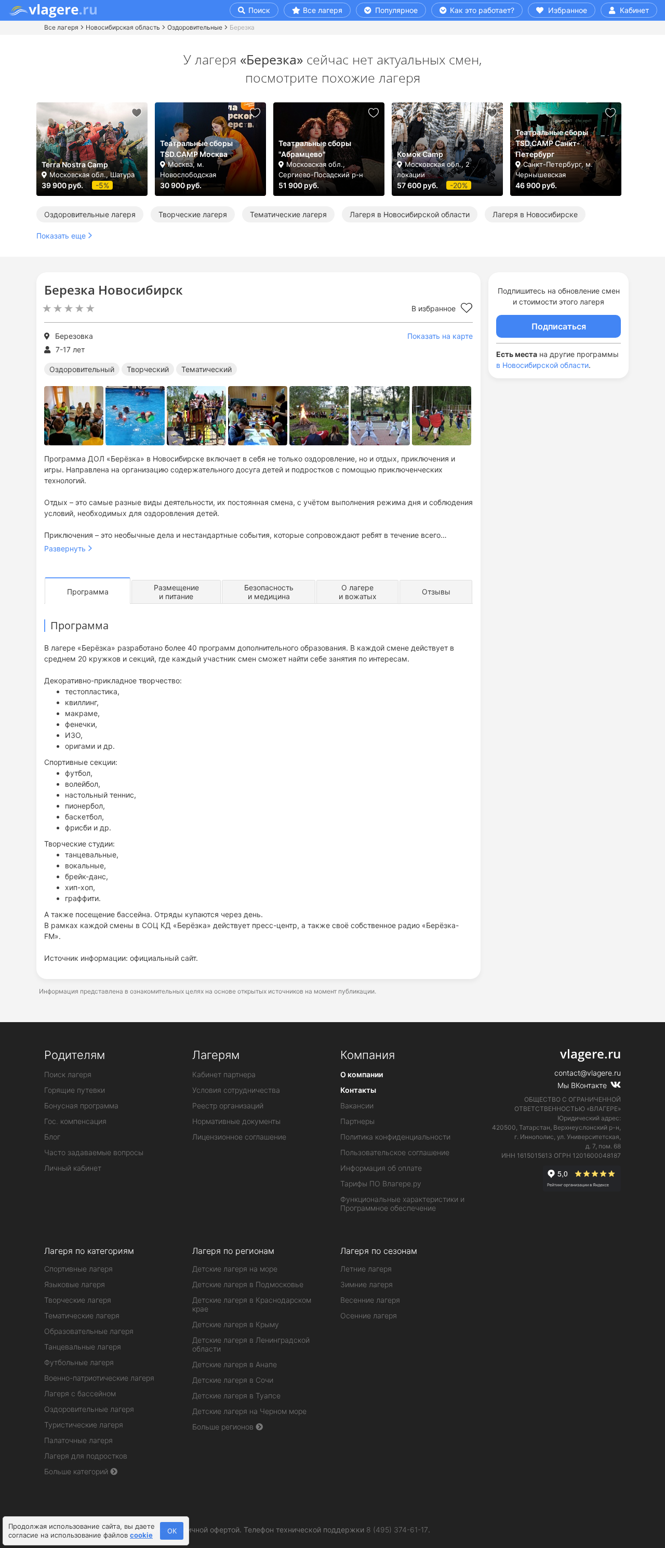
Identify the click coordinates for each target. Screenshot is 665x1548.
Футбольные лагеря (79, 1362)
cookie (141, 1535)
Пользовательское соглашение (394, 1152)
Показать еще (61, 235)
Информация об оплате (381, 1167)
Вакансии (357, 1105)
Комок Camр (420, 154)
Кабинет (633, 10)
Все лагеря (322, 10)
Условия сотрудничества (236, 1090)
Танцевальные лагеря (82, 1346)
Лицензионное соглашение (239, 1136)
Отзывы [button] (436, 591)
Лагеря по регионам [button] (233, 1251)
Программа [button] (88, 591)
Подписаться (558, 326)
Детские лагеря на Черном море (249, 1411)
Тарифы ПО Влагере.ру (380, 1183)
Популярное (395, 10)
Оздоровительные (194, 27)
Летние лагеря (366, 1268)
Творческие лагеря (192, 214)
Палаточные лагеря (78, 1440)
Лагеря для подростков (85, 1455)
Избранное (566, 10)
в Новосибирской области (542, 365)
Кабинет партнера (224, 1074)
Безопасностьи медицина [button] (269, 592)
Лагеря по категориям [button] (89, 1251)
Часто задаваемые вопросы (93, 1152)
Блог (52, 1136)
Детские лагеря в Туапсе (236, 1395)
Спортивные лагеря (78, 1268)
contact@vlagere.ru (587, 1072)
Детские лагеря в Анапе (234, 1364)
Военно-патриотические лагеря (99, 1377)
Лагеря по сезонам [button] (378, 1251)
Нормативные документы (236, 1121)
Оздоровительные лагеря (90, 214)
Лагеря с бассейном (80, 1393)
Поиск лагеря (67, 1074)
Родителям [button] (74, 1055)
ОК (172, 1531)
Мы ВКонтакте (583, 1085)
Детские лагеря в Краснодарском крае (251, 1304)
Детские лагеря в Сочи (232, 1379)
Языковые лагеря (74, 1284)
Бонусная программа (81, 1105)
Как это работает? (481, 10)
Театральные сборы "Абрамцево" (314, 148)
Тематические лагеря (288, 214)
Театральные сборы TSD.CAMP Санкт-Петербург (551, 143)
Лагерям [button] (216, 1055)
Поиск (258, 10)
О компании (361, 1074)
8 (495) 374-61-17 (397, 1529)
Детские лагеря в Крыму (235, 1324)
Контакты (358, 1090)
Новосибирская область (123, 27)
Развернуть (65, 548)
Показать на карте (440, 336)
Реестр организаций (227, 1105)
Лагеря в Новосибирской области (410, 214)
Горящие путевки (74, 1090)
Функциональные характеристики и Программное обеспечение (402, 1203)
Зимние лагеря (366, 1284)
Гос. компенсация (75, 1121)
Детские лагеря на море (234, 1268)
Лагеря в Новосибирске (535, 214)
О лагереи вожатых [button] (358, 592)
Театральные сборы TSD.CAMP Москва (196, 148)
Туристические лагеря (83, 1424)
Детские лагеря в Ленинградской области (251, 1344)
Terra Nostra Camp (75, 164)
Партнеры (357, 1121)
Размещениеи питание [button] (176, 592)
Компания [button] (367, 1055)
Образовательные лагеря (89, 1331)
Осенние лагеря (368, 1315)
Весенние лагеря (370, 1299)
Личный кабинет (72, 1167)
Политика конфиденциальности (395, 1136)
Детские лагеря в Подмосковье (247, 1284)
